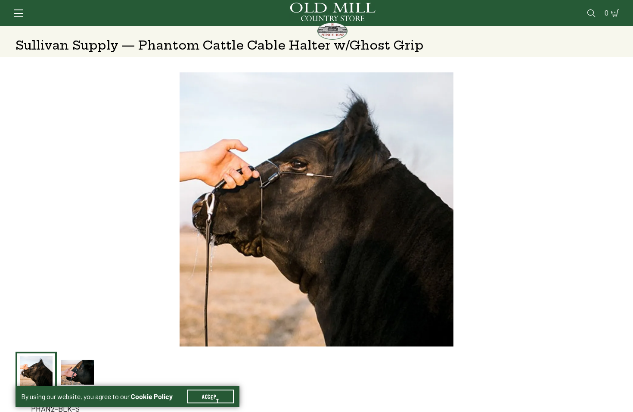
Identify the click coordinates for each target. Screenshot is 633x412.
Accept (210, 396)
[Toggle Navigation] (18, 13)
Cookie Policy (152, 396)
